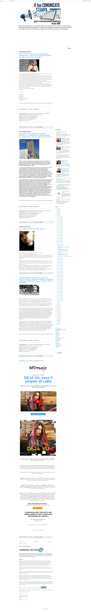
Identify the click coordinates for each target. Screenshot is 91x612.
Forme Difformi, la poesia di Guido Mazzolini (32, 229)
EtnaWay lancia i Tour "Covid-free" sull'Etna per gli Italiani (66, 147)
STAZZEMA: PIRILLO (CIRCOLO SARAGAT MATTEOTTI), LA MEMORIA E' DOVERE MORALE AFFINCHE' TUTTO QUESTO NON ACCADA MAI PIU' (35, 135)
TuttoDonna (57, 337)
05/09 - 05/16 (59, 275)
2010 (57, 317)
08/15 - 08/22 (59, 244)
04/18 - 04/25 (59, 279)
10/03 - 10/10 (59, 234)
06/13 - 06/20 (59, 268)
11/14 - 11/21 (59, 225)
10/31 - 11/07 (59, 228)
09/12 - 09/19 (59, 238)
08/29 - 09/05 (59, 241)
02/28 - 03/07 (59, 289)
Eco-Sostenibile (58, 340)
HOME (56, 327)
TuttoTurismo (57, 344)
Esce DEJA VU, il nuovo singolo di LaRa (31, 361)
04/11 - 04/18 (59, 281)
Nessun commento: (30, 222)
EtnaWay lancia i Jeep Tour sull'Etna (62, 154)
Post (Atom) (24, 543)
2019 (57, 304)
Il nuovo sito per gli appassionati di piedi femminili (64, 161)
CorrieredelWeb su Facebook (60, 329)
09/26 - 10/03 (59, 235)
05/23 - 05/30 (59, 272)
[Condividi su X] (39, 127)
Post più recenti (22, 541)
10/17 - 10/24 (59, 231)
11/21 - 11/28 (59, 224)
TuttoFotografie (57, 343)
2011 (57, 316)
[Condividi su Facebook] (40, 127)
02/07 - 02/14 (59, 294)
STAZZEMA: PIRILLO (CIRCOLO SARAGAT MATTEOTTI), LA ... (62, 250)
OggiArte (56, 347)
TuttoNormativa (58, 346)
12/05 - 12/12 (59, 221)
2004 (57, 324)
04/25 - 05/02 (59, 278)
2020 (57, 303)
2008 (57, 320)
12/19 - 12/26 (59, 218)
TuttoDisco (57, 336)
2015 (57, 310)
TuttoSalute (57, 330)
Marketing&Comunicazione (60, 338)
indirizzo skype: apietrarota (23, 593)
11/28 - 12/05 (59, 222)
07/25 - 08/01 (59, 259)
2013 (57, 313)
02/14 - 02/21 (59, 292)
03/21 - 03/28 (59, 285)
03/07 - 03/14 (59, 288)
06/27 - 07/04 (59, 265)
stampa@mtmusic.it (37, 505)
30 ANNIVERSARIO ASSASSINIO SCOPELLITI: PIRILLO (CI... (62, 254)
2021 (57, 215)
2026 (57, 208)
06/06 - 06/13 (59, 269)
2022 (57, 214)
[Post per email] (35, 222)
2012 (57, 314)
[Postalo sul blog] (38, 127)
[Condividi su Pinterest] (41, 127)
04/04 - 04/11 (59, 282)
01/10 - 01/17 (59, 299)
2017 (57, 307)
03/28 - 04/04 (59, 284)
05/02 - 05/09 (59, 276)
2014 (57, 311)
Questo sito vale (59, 352)
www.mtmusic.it (41, 530)
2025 (57, 209)
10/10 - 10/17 (59, 232)
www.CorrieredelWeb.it (23, 560)
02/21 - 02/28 (59, 291)
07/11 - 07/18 (59, 262)
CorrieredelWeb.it (47, 554)
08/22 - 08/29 (59, 242)
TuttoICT (56, 342)
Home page (36, 541)
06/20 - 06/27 (59, 266)
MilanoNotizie (57, 339)
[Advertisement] (50, 34)
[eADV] (67, 45)
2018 (57, 306)
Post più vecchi (49, 541)
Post (21, 597)
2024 (57, 211)
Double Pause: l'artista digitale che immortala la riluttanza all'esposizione (65, 139)
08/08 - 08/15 (59, 245)
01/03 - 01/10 (59, 301)
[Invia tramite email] (37, 127)
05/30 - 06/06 (59, 271)
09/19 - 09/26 (59, 237)
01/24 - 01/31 (59, 297)
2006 (57, 323)
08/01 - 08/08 (59, 258)
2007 (57, 321)
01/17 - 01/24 (59, 298)
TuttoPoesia (57, 341)
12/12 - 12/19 (59, 219)
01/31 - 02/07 (59, 295)
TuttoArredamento (58, 345)
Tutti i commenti (23, 599)
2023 (57, 212)
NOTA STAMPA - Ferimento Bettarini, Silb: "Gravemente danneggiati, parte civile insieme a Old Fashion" (63, 185)
